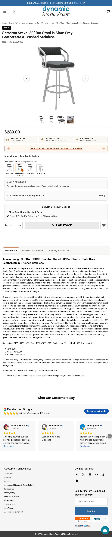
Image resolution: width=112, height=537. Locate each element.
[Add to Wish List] (103, 225)
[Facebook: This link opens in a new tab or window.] (77, 474)
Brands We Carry (15, 23)
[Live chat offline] (105, 530)
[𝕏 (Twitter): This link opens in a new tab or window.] (83, 474)
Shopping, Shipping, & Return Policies (19, 485)
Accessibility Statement (13, 512)
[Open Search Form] (14, 11)
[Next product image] (85, 78)
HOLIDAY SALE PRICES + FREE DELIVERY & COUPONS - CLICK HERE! (56, 3)
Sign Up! (91, 511)
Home (4, 23)
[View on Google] (6, 427)
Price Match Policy (11, 497)
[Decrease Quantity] (11, 225)
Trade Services (10, 504)
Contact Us (8, 481)
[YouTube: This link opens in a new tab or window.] (96, 474)
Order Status (9, 500)
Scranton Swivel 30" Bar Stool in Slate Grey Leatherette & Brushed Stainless (70, 23)
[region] (56, 119)
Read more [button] (8, 446)
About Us (8, 474)
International (9, 489)
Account (7, 477)
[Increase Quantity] (20, 225)
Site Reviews (9, 508)
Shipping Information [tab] (59, 250)
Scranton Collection (29, 156)
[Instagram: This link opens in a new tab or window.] (90, 474)
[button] (41, 119)
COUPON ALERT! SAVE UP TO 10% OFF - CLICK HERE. (56, 148)
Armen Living (11, 156)
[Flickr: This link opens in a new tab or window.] (77, 480)
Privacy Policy (9, 493)
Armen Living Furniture (31, 23)
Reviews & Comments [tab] (32, 250)
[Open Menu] (4, 11)
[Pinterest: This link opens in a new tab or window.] (103, 474)
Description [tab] (11, 250)
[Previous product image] (26, 78)
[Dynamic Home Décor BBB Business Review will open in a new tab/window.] (100, 519)
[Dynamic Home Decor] (56, 11)
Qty (6, 225)
